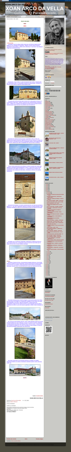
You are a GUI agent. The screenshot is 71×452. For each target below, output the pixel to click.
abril (48, 259)
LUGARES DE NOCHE (48, 117)
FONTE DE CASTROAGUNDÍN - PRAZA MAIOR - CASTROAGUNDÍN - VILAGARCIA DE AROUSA (56, 153)
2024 (47, 187)
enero (48, 263)
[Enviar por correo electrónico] (24, 400)
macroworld (42, 444)
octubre (48, 251)
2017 (47, 268)
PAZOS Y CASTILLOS (13, 401)
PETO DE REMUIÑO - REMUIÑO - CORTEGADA (54, 230)
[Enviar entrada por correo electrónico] (23, 400)
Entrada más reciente (11, 438)
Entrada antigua (39, 438)
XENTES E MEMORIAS (48, 129)
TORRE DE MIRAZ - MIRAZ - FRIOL (52, 227)
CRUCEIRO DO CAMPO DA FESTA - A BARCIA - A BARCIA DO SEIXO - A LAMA (56, 133)
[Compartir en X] (26, 400)
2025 (47, 185)
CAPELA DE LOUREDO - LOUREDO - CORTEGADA (55, 220)
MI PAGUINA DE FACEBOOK (49, 296)
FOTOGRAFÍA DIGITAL (49, 112)
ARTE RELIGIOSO (48, 104)
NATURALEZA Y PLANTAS (49, 119)
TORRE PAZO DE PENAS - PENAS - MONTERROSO (55, 222)
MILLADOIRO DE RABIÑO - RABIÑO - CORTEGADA (55, 200)
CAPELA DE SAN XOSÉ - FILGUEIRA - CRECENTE (55, 206)
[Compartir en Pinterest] (28, 400)
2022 (47, 189)
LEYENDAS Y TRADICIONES (49, 115)
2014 (47, 272)
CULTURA (46, 109)
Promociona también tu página (48, 320)
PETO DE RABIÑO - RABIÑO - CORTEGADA (54, 235)
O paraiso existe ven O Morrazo (49, 318)
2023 (47, 188)
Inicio (26, 438)
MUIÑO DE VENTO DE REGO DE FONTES (55, 172)
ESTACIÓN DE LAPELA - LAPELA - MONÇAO (56, 177)
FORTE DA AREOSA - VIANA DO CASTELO (56, 162)
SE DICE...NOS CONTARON (49, 126)
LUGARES (46, 116)
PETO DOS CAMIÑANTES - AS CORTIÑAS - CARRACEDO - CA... (54, 238)
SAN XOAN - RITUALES (49, 125)
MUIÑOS (46, 118)
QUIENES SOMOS (48, 123)
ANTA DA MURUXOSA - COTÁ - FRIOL (53, 203)
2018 (47, 267)
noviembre (49, 193)
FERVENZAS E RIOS (48, 111)
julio (48, 255)
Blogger (52, 444)
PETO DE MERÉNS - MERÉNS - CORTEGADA (54, 236)
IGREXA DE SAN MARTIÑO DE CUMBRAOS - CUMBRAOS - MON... (54, 210)
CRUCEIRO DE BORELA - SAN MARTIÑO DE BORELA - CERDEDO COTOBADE (56, 168)
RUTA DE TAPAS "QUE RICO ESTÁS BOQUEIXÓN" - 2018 (55, 138)
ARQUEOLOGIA (47, 102)
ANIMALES (47, 101)
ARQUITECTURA (48, 103)
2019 (47, 266)
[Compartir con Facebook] (27, 400)
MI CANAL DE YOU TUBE (49, 300)
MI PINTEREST (47, 292)
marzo (48, 260)
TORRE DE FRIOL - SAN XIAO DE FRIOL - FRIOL (54, 221)
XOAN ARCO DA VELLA (16, 4)
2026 (47, 184)
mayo (48, 258)
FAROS (46, 110)
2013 (47, 273)
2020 (47, 264)
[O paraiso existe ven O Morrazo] (45, 319)
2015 (47, 271)
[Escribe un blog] (25, 400)
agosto (48, 254)
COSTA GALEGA (48, 108)
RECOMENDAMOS (48, 124)
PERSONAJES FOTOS (48, 122)
